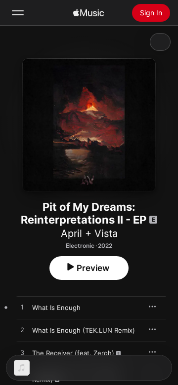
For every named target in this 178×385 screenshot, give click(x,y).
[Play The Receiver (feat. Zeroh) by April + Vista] (22, 352)
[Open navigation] (18, 13)
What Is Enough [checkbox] (56, 307)
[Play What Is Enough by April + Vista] (22, 307)
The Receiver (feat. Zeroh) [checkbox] (73, 353)
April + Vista (89, 233)
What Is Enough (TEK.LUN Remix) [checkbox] (83, 330)
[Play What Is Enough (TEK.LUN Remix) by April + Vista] (22, 330)
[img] (88, 12)
